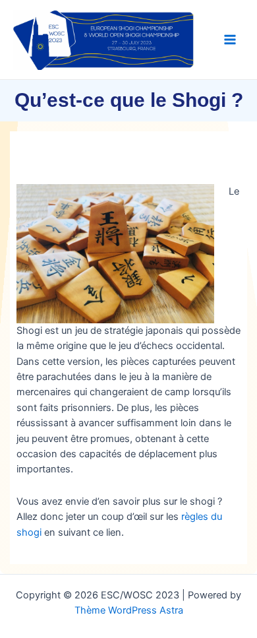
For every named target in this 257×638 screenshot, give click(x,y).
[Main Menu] (230, 39)
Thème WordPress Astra (128, 610)
